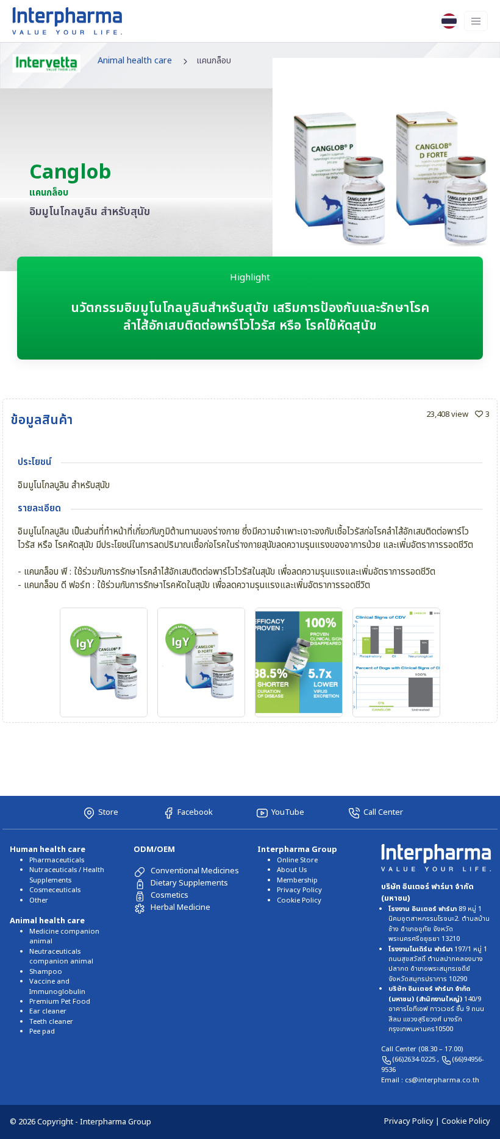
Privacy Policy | (412, 1121)
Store (108, 812)
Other (38, 900)
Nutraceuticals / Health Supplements (66, 875)
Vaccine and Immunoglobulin (57, 986)
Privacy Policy (299, 890)
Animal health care (135, 60)
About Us (292, 870)
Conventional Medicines (195, 871)
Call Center (383, 812)
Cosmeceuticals (54, 890)
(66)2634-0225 (414, 1059)
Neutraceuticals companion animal (61, 956)
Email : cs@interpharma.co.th (430, 1080)
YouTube (287, 812)
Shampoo (45, 972)
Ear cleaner (47, 1011)
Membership (297, 880)
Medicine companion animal (64, 936)
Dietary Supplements (189, 883)
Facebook (195, 812)
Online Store (297, 860)
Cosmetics (169, 895)
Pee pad (42, 1031)
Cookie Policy (299, 900)
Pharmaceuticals (56, 860)
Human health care (47, 849)
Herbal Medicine (180, 907)
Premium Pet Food (59, 1001)
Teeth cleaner (51, 1022)
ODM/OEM (154, 849)
